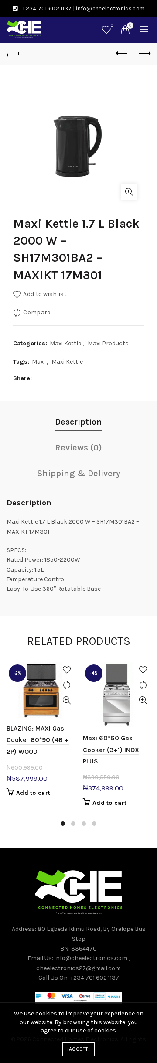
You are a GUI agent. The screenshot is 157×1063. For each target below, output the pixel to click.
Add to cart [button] (33, 793)
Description (78, 422)
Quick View (66, 700)
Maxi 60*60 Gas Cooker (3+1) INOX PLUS (111, 749)
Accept (78, 1049)
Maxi (38, 361)
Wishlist (112, 25)
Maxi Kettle (65, 343)
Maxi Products (108, 343)
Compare (36, 312)
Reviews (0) (78, 448)
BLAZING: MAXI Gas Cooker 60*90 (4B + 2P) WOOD (38, 740)
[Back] (13, 53)
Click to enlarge (129, 192)
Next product (144, 53)
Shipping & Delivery (78, 473)
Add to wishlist (45, 294)
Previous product (122, 53)
